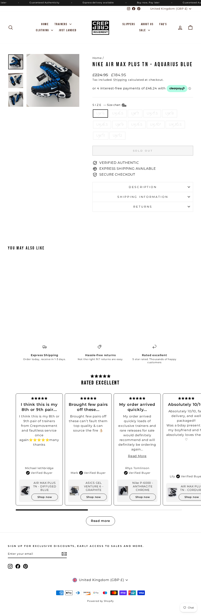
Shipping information (142, 196)
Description (143, 187)
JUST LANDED (68, 30)
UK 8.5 (102, 124)
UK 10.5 (175, 124)
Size (106, 104)
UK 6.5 (117, 113)
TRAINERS (62, 24)
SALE (143, 30)
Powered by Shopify (100, 601)
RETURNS (142, 206)
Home (96, 58)
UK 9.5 (137, 124)
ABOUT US (147, 24)
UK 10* (155, 124)
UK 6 (100, 113)
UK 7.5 (152, 113)
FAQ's (163, 24)
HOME (45, 24)
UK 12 (117, 136)
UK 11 (100, 136)
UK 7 (135, 113)
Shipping (120, 80)
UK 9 (119, 124)
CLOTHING (43, 30)
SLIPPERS (128, 24)
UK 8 (169, 113)
